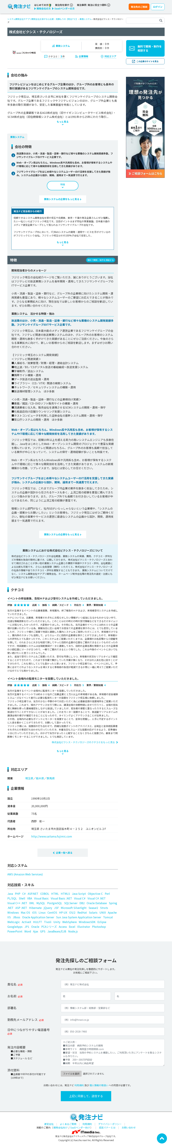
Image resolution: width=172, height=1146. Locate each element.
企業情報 (83, 56)
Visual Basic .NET (61, 898)
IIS (9, 917)
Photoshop (99, 927)
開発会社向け (60, 1127)
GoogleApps (15, 927)
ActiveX (26, 922)
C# (24, 894)
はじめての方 (41, 5)
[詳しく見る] (145, 127)
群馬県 (51, 778)
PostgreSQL (54, 903)
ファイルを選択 (71, 1073)
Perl (107, 894)
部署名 (11, 1008)
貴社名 (11, 984)
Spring (113, 903)
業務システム (86, 19)
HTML (55, 894)
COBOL (44, 894)
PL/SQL (12, 898)
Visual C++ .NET (17, 903)
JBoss (16, 917)
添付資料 (13, 1070)
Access (63, 927)
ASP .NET (21, 908)
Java (10, 894)
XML (31, 903)
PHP (17, 894)
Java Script (79, 894)
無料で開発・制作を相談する (150, 48)
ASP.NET (33, 894)
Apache (112, 912)
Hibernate (35, 908)
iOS (34, 912)
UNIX (102, 912)
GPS (42, 931)
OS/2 (72, 912)
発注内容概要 (16, 1047)
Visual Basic (41, 898)
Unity (56, 922)
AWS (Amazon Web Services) (25, 874)
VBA (29, 898)
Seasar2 (93, 908)
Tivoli (47, 922)
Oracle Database (97, 903)
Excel (72, 927)
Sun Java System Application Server (78, 917)
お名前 (11, 996)
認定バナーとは (107, 1127)
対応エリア (110, 56)
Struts (104, 908)
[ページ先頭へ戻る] (162, 1138)
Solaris (93, 912)
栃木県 (40, 778)
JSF (56, 908)
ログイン (157, 6)
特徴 (62, 184)
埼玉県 (29, 778)
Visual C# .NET (97, 898)
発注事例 (81, 5)
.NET (10, 908)
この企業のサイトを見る (147, 61)
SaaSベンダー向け (80, 1127)
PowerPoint (14, 931)
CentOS (52, 912)
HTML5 (65, 894)
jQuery (48, 908)
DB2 (82, 903)
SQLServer (70, 903)
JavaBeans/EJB (56, 931)
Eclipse (101, 922)
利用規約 (79, 1085)
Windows (13, 912)
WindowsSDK (87, 922)
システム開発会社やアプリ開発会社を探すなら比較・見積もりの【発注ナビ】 (42, 19)
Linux (42, 912)
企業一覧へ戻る (64, 852)
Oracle (35, 927)
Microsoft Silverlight (74, 908)
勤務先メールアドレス (22, 1019)
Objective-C (95, 894)
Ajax (35, 931)
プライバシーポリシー (110, 1124)
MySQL (40, 903)
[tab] (17, 137)
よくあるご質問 (68, 1124)
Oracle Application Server (38, 917)
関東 (10, 778)
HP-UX (63, 912)
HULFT (37, 922)
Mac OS (25, 912)
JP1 (27, 927)
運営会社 (49, 1124)
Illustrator (83, 927)
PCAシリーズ (49, 927)
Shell (22, 898)
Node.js (73, 931)
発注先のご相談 (139, 6)
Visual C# (79, 898)
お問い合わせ (129, 1127)
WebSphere (69, 922)
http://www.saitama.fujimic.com (51, 836)
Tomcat (108, 917)
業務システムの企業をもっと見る (62, 199)
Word (27, 931)
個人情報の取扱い (99, 1085)
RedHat (82, 912)
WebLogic (13, 922)
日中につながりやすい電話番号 (28, 1029)
